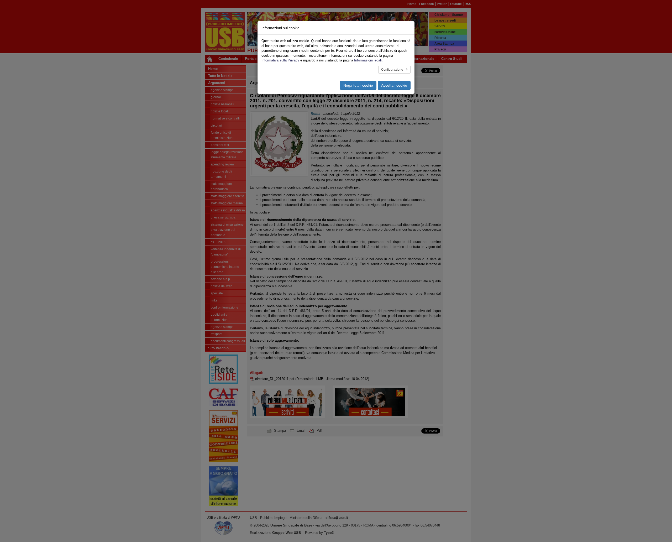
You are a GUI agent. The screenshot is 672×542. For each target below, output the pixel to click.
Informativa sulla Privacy (280, 60)
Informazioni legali (368, 60)
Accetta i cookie (394, 85)
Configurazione (392, 69)
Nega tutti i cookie (358, 85)
